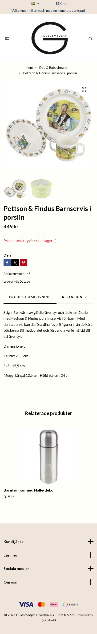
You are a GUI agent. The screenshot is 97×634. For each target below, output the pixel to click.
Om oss (10, 582)
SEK (59, 3)
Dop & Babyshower (53, 67)
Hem (29, 67)
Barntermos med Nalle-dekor (29, 490)
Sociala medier (16, 568)
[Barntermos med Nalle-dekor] (48, 456)
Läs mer (10, 555)
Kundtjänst (13, 541)
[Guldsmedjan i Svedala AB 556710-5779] (49, 38)
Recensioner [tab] (74, 297)
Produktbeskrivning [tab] (30, 297)
